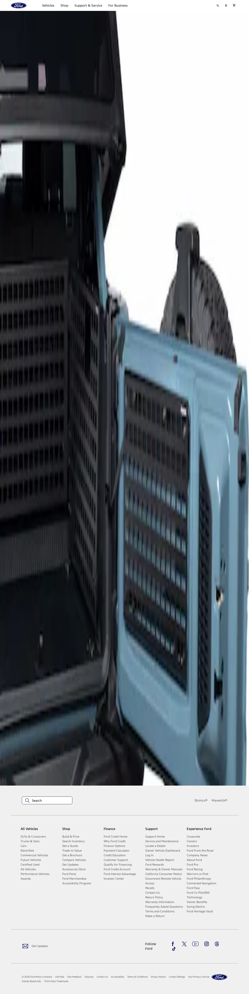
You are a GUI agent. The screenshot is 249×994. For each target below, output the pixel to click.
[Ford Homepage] (219, 977)
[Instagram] (206, 944)
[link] (59, 976)
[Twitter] (184, 944)
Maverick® (219, 800)
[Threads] (217, 944)
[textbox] (47, 800)
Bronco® (201, 800)
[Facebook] (174, 944)
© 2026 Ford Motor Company (37, 976)
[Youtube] (195, 944)
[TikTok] (174, 948)
